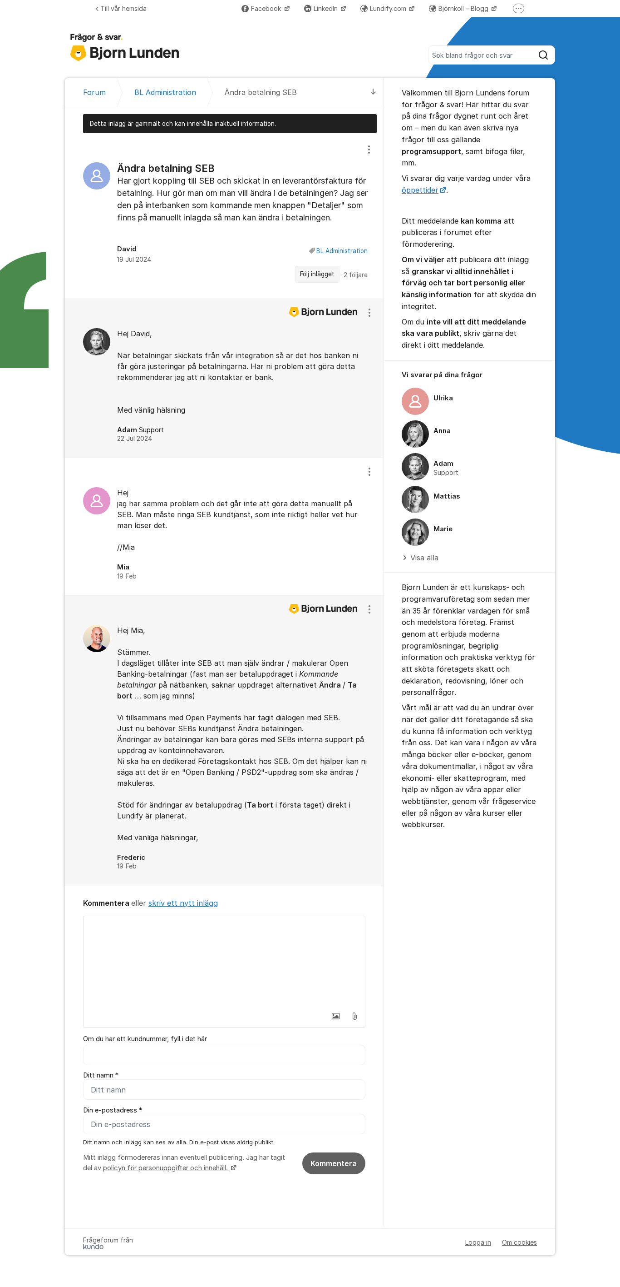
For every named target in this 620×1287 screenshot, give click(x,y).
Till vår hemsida (123, 8)
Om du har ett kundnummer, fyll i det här (145, 1039)
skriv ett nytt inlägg (183, 903)
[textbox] (224, 961)
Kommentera (333, 1163)
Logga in (478, 1242)
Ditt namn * (100, 1075)
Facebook (267, 8)
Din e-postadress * (112, 1110)
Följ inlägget (317, 274)
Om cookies (519, 1242)
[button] (335, 1016)
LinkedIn (327, 8)
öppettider (420, 190)
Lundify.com (389, 8)
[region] (224, 215)
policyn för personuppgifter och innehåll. (166, 1168)
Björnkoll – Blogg (464, 8)
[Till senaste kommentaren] (373, 92)
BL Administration (342, 250)
